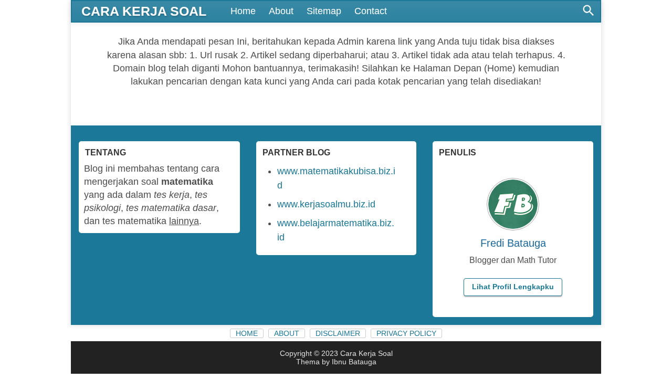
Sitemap (324, 11)
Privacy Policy (406, 333)
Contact (370, 11)
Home (243, 11)
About (281, 11)
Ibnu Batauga (354, 361)
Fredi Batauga (513, 243)
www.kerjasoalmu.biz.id (326, 204)
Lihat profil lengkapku (513, 286)
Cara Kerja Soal (143, 11)
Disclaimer (338, 333)
